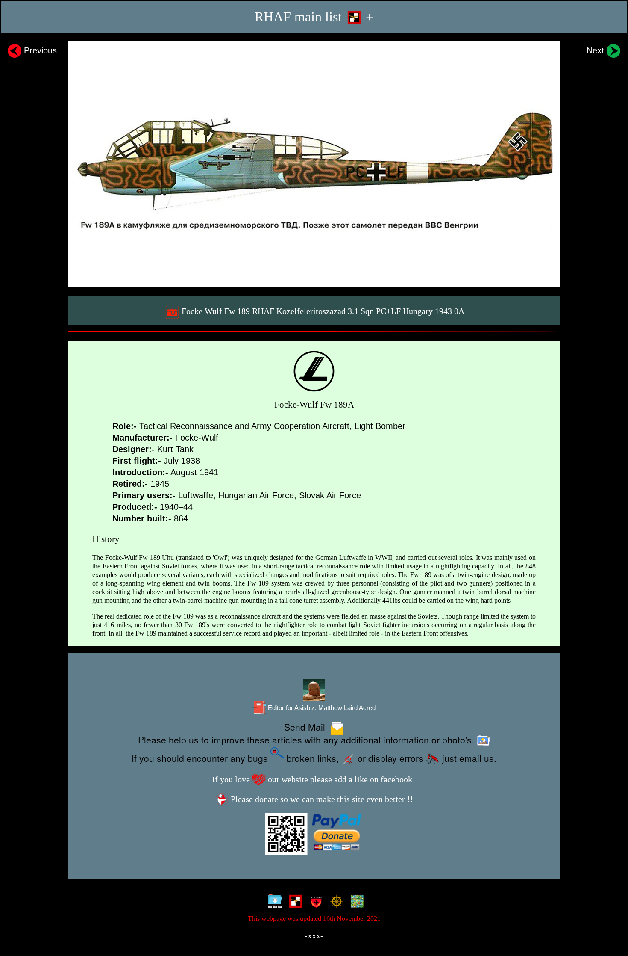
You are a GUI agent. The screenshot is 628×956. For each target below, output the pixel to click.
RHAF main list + (314, 16)
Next (597, 50)
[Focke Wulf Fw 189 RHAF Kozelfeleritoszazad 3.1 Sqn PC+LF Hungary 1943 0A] (314, 164)
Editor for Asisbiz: (321, 707)
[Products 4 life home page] (355, 903)
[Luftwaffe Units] (294, 903)
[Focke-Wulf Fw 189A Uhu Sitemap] (273, 903)
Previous (39, 50)
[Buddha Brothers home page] (335, 903)
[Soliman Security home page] (314, 903)
